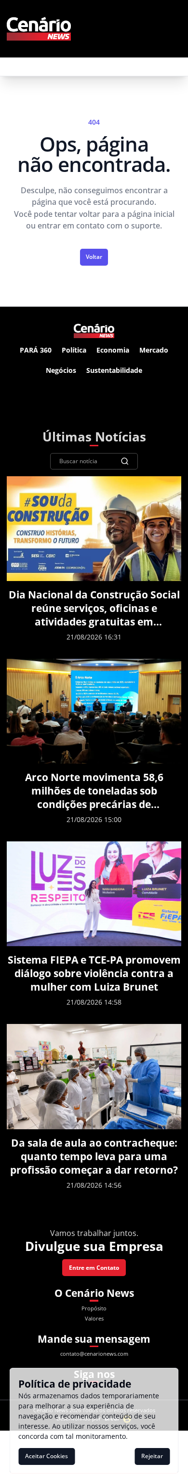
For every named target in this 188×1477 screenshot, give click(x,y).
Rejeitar (152, 1456)
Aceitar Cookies (46, 1456)
